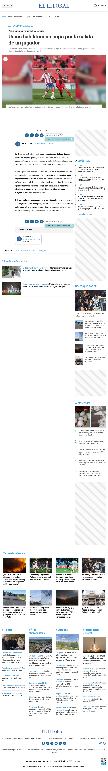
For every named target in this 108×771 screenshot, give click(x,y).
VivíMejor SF (72, 738)
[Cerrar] (71, 139)
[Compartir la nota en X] (31, 135)
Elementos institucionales (76, 750)
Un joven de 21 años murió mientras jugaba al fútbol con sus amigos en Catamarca (90, 197)
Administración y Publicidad (54, 750)
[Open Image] (5, 59)
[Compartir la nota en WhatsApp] (36, 135)
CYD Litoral (40, 738)
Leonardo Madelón (28, 251)
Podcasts (48, 738)
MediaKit (54, 753)
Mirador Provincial (60, 738)
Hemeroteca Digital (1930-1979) (14, 750)
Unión (30, 154)
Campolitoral (6, 738)
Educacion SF (102, 738)
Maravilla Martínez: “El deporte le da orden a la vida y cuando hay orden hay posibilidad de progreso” (91, 187)
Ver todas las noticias (84, 214)
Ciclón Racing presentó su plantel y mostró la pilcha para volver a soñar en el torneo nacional (91, 178)
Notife (93, 738)
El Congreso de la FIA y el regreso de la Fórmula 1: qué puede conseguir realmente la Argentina (91, 168)
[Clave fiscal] (103, 765)
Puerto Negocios (84, 738)
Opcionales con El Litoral (96, 750)
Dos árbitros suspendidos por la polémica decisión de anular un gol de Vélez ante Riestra (91, 207)
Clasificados (29, 738)
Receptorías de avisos (35, 750)
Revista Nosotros (18, 738)
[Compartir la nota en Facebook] (27, 135)
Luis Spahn (42, 251)
